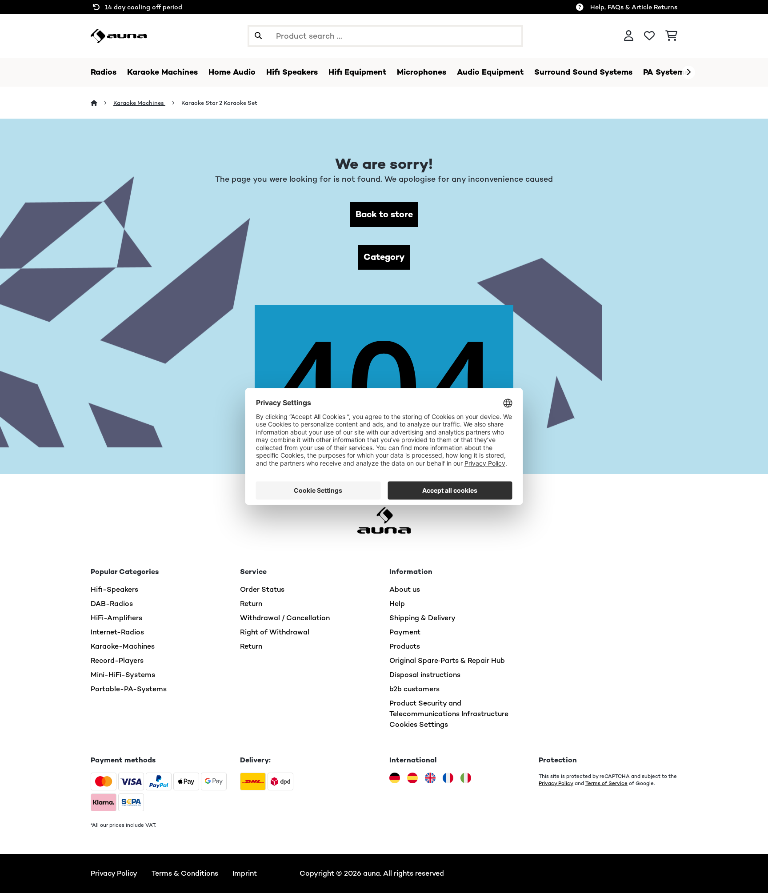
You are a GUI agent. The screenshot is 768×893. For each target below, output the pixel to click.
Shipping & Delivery (422, 617)
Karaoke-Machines (123, 646)
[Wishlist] (649, 36)
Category (384, 257)
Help (397, 603)
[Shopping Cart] (671, 36)
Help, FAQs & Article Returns (633, 7)
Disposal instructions (424, 674)
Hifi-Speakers (114, 589)
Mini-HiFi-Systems (123, 674)
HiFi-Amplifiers (116, 617)
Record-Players (117, 660)
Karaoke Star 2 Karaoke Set (219, 103)
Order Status (262, 589)
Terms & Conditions (185, 873)
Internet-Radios (117, 632)
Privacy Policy (556, 783)
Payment (404, 632)
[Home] (102, 103)
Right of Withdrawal (274, 632)
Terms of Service (606, 783)
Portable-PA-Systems (129, 689)
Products (404, 646)
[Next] (688, 72)
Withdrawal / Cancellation (285, 617)
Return (251, 603)
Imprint (244, 873)
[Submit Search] (258, 36)
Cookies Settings (418, 724)
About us (404, 589)
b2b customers (414, 689)
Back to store (384, 214)
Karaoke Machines (139, 103)
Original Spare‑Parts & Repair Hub (447, 660)
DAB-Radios (112, 603)
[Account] (628, 36)
